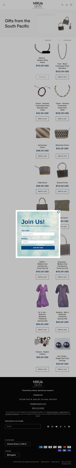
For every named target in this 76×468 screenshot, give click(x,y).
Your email (25, 230)
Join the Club (38, 248)
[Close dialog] (58, 212)
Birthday (24, 238)
